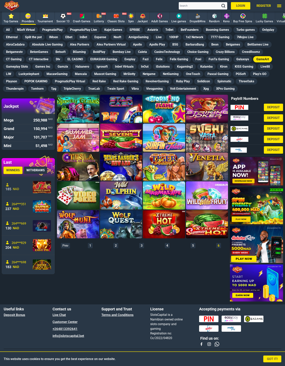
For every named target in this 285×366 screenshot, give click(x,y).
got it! (272, 359)
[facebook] (201, 344)
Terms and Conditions (117, 315)
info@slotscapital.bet (68, 336)
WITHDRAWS (35, 170)
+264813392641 (65, 329)
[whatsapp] (217, 344)
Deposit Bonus (14, 315)
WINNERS (13, 170)
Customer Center (65, 322)
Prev (65, 245)
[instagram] (209, 344)
